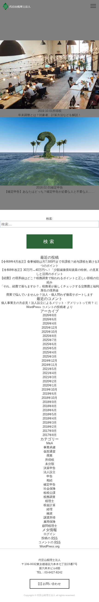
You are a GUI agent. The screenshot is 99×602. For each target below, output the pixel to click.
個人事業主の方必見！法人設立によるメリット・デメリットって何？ (47, 303)
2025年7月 (50, 340)
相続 (49, 480)
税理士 (49, 501)
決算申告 (49, 468)
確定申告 (49, 484)
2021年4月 (50, 373)
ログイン (49, 534)
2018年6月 (50, 410)
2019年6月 (50, 393)
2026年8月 (50, 315)
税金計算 (49, 505)
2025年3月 (50, 356)
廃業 (49, 455)
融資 (49, 513)
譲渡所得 (49, 517)
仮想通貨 (49, 451)
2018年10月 (49, 397)
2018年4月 (50, 418)
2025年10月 (49, 331)
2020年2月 (50, 381)
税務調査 (49, 497)
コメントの (49, 542)
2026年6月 (50, 319)
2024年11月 (49, 364)
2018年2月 (50, 426)
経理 (49, 509)
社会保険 (49, 488)
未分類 (49, 464)
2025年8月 (50, 336)
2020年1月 (50, 385)
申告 (49, 476)
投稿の (49, 538)
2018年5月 (50, 414)
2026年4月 (50, 323)
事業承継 (49, 447)
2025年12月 (49, 327)
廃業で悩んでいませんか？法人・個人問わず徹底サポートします (49, 294)
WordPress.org (49, 546)
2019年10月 (49, 389)
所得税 (49, 459)
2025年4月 (50, 352)
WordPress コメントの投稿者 (46, 307)
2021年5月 (50, 369)
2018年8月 (50, 406)
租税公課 (49, 492)
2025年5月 (50, 348)
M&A (49, 443)
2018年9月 (50, 402)
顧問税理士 (49, 525)
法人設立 (49, 472)
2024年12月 (49, 360)
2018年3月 (50, 422)
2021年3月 (50, 377)
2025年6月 (50, 344)
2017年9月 (50, 431)
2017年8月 (50, 435)
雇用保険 (49, 521)
